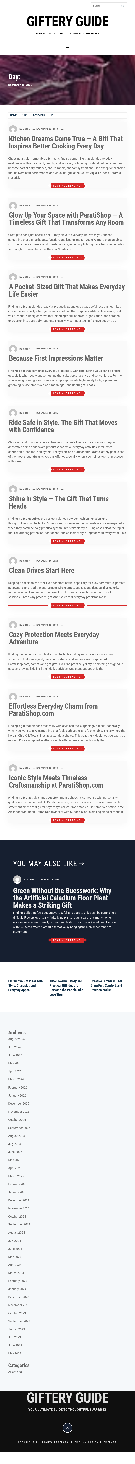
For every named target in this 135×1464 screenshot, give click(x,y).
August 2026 (16, 1039)
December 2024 (18, 1200)
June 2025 (15, 1152)
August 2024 (16, 1232)
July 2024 (14, 1240)
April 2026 (14, 1071)
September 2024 (19, 1224)
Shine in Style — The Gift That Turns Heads (59, 502)
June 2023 (15, 1345)
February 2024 (17, 1281)
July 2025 (14, 1144)
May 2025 (14, 1160)
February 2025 (17, 1184)
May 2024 (14, 1257)
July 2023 (14, 1337)
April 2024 (14, 1264)
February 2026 (17, 1087)
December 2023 (18, 1297)
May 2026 (14, 1063)
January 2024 (17, 1289)
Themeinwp (108, 1442)
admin (26, 129)
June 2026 (15, 1055)
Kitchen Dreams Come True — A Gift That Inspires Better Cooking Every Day (66, 142)
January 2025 (17, 1192)
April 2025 (14, 1168)
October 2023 (17, 1313)
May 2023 (14, 1353)
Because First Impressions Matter (56, 358)
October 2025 (17, 1119)
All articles (15, 1372)
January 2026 (17, 1095)
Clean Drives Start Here (41, 570)
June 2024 (15, 1248)
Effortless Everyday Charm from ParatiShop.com (53, 710)
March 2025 (16, 1176)
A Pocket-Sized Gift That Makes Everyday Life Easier (67, 290)
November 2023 (18, 1305)
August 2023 (16, 1329)
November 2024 (18, 1208)
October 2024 (17, 1216)
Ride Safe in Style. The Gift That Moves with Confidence (63, 426)
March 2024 (16, 1273)
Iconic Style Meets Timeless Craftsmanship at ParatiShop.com (56, 781)
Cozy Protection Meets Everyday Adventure (54, 638)
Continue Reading (67, 186)
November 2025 (18, 1111)
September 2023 (19, 1321)
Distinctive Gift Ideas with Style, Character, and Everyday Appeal (25, 985)
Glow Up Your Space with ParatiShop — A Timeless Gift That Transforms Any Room (66, 219)
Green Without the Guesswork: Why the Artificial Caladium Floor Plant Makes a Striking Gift (62, 897)
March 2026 (16, 1079)
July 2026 (14, 1047)
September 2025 (19, 1128)
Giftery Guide (67, 21)
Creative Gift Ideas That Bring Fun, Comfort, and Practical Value (106, 985)
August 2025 (16, 1136)
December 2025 (18, 1103)
